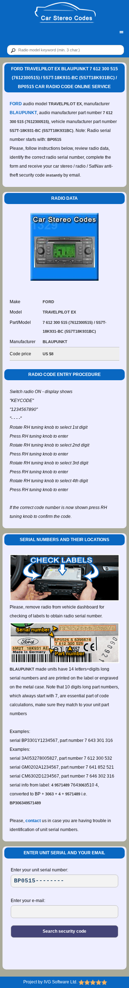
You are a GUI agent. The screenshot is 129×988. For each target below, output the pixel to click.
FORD (16, 103)
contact (33, 820)
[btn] (11, 50)
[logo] (65, 12)
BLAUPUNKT (23, 112)
